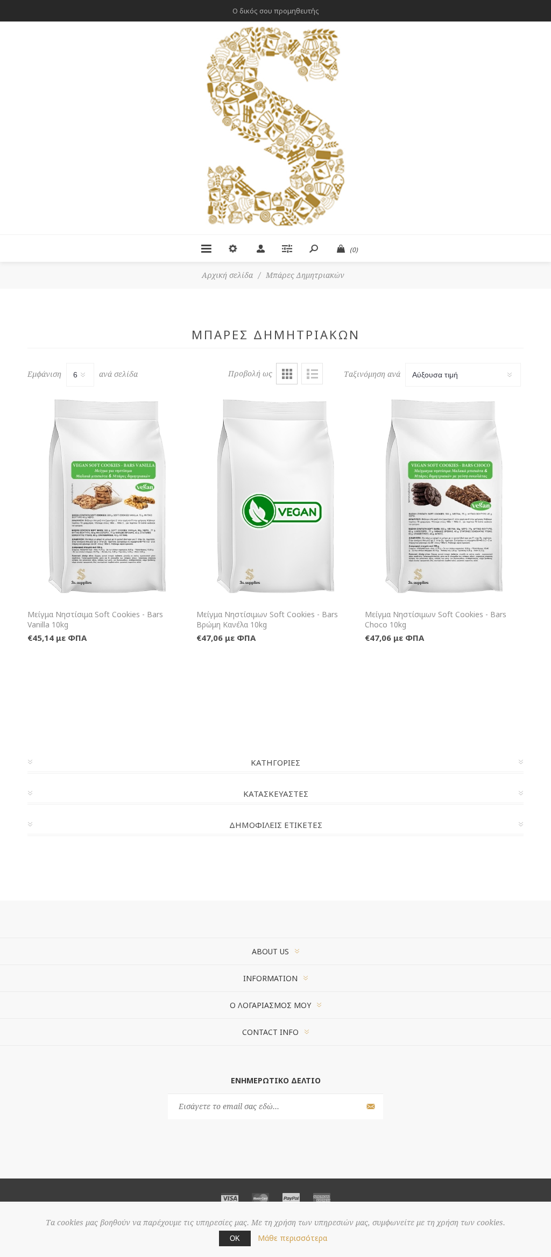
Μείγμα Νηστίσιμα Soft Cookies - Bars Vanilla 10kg (95, 619)
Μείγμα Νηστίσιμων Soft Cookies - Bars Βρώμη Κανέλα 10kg (267, 619)
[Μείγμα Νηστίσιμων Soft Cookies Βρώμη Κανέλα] (275, 496)
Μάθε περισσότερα (292, 1238)
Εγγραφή (369, 1106)
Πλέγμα (287, 373)
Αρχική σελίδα (227, 275)
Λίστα (312, 373)
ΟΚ (235, 1238)
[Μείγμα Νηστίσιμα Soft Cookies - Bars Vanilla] (106, 496)
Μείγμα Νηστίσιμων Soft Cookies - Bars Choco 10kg (435, 619)
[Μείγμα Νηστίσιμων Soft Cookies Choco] (444, 496)
